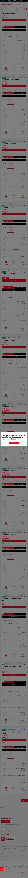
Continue (14, 442)
